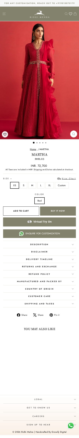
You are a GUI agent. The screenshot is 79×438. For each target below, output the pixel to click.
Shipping (38, 169)
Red (39, 200)
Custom (62, 185)
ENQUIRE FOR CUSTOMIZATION (43, 233)
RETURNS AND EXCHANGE (39, 266)
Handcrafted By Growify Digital (51, 432)
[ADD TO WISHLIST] (5, 134)
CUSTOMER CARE (39, 296)
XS (14, 185)
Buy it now (58, 210)
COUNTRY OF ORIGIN (39, 289)
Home (33, 149)
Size (39, 178)
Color (39, 194)
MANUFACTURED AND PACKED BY (39, 281)
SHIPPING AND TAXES (39, 303)
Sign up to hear (39, 424)
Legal (38, 399)
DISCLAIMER (39, 251)
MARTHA (44, 149)
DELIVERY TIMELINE (39, 259)
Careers (39, 416)
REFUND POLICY (39, 274)
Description (39, 244)
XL (49, 185)
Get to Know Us (38, 407)
